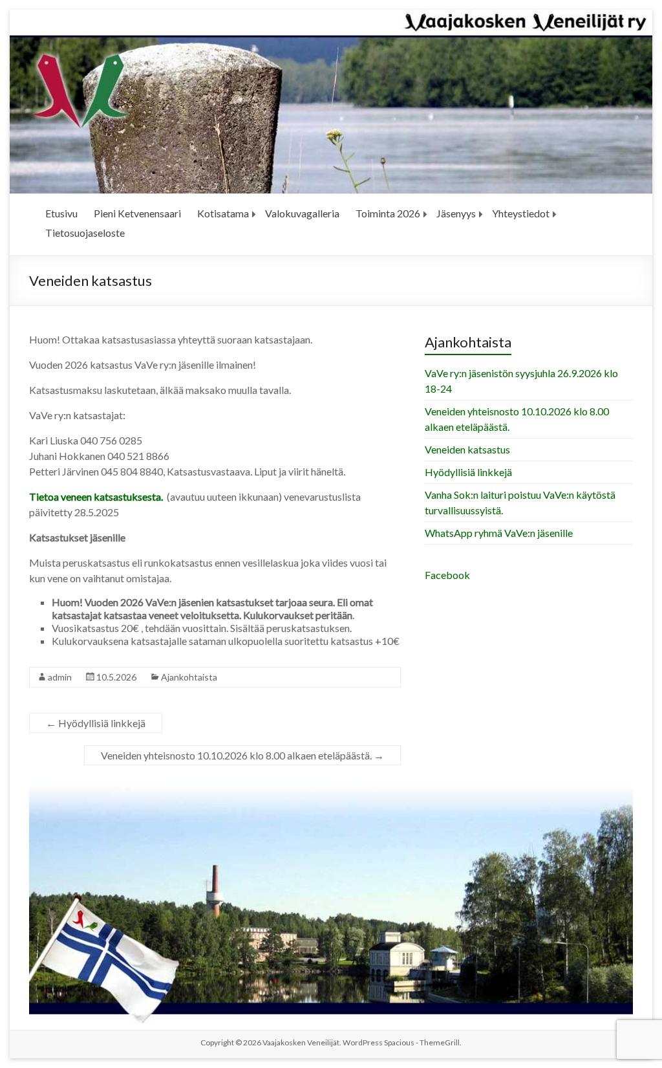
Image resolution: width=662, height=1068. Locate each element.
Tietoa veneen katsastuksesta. (97, 496)
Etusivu (61, 213)
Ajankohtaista (189, 676)
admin (60, 676)
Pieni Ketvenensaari (137, 213)
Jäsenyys (456, 213)
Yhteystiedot (521, 213)
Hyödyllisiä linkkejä (95, 723)
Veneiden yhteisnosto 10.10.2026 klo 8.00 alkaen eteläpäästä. (242, 755)
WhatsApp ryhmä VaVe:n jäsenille (499, 533)
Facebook (447, 575)
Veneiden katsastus (467, 449)
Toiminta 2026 (388, 213)
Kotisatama (223, 213)
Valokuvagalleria (302, 213)
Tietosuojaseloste (85, 232)
